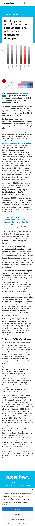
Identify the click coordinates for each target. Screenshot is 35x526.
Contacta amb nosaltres (17, 483)
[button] (32, 490)
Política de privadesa (22, 523)
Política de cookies (11, 523)
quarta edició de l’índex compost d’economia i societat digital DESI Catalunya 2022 (16, 143)
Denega (17, 514)
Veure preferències (17, 519)
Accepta (17, 509)
